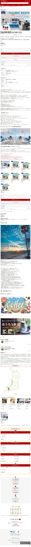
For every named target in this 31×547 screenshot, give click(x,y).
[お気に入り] (29, 545)
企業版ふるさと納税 (16, 525)
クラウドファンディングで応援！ (4, 467)
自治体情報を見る (15, 365)
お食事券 (11, 211)
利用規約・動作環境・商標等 (15, 542)
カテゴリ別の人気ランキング (4, 434)
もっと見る (28, 344)
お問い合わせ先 (3, 62)
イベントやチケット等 (6, 211)
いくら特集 (17, 456)
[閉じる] (29, 542)
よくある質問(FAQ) (15, 492)
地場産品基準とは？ (3, 220)
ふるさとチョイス (15, 521)
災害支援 (16, 524)
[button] (30, 3)
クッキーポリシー (19, 541)
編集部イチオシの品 (3, 445)
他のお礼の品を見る (8, 73)
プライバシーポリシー (13, 541)
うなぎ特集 (2, 456)
